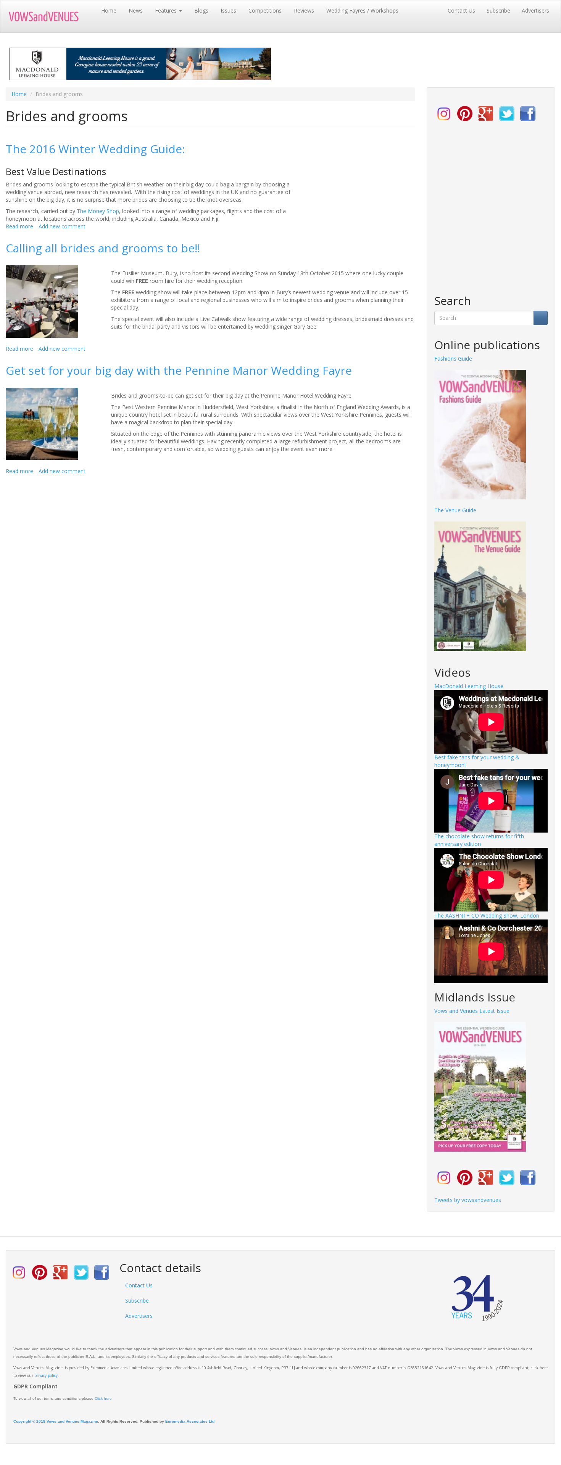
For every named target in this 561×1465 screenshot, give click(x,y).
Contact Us (461, 10)
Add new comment (62, 226)
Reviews (304, 10)
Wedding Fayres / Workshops (362, 10)
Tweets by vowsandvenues (467, 1199)
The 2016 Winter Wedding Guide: (95, 149)
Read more (19, 226)
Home (108, 10)
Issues (228, 10)
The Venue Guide (455, 510)
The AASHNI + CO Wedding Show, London (486, 915)
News (136, 10)
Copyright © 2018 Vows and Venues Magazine (55, 1421)
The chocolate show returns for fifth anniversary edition (479, 840)
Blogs (201, 10)
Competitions (265, 10)
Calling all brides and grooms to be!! (103, 248)
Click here (103, 1398)
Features (166, 10)
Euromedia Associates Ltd (189, 1421)
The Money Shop (98, 211)
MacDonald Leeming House (468, 686)
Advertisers (535, 10)
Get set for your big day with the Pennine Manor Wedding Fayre (179, 370)
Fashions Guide (453, 358)
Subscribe (498, 10)
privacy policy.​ (46, 1375)
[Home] (50, 16)
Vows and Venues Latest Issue (471, 1010)
